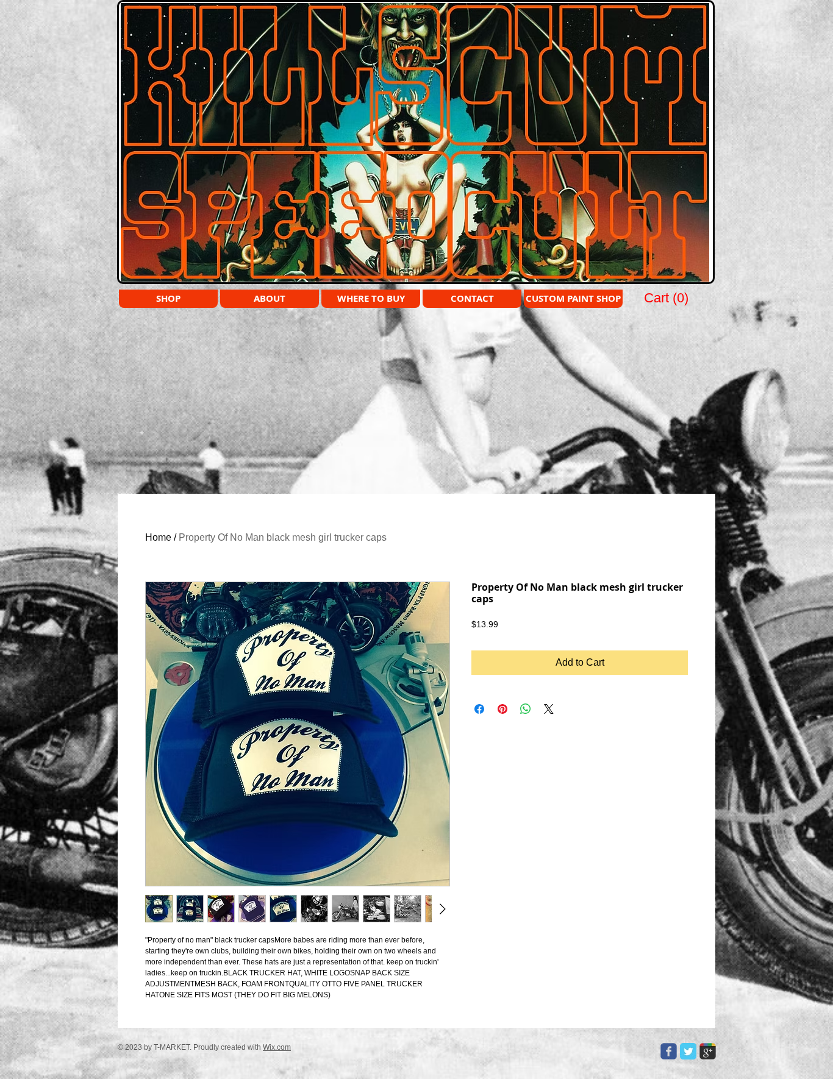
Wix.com (277, 1047)
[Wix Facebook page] (668, 1051)
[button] (667, 297)
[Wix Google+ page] (707, 1051)
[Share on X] (549, 709)
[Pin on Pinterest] (502, 709)
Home (158, 537)
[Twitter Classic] (688, 1051)
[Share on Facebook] (479, 709)
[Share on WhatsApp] (525, 709)
